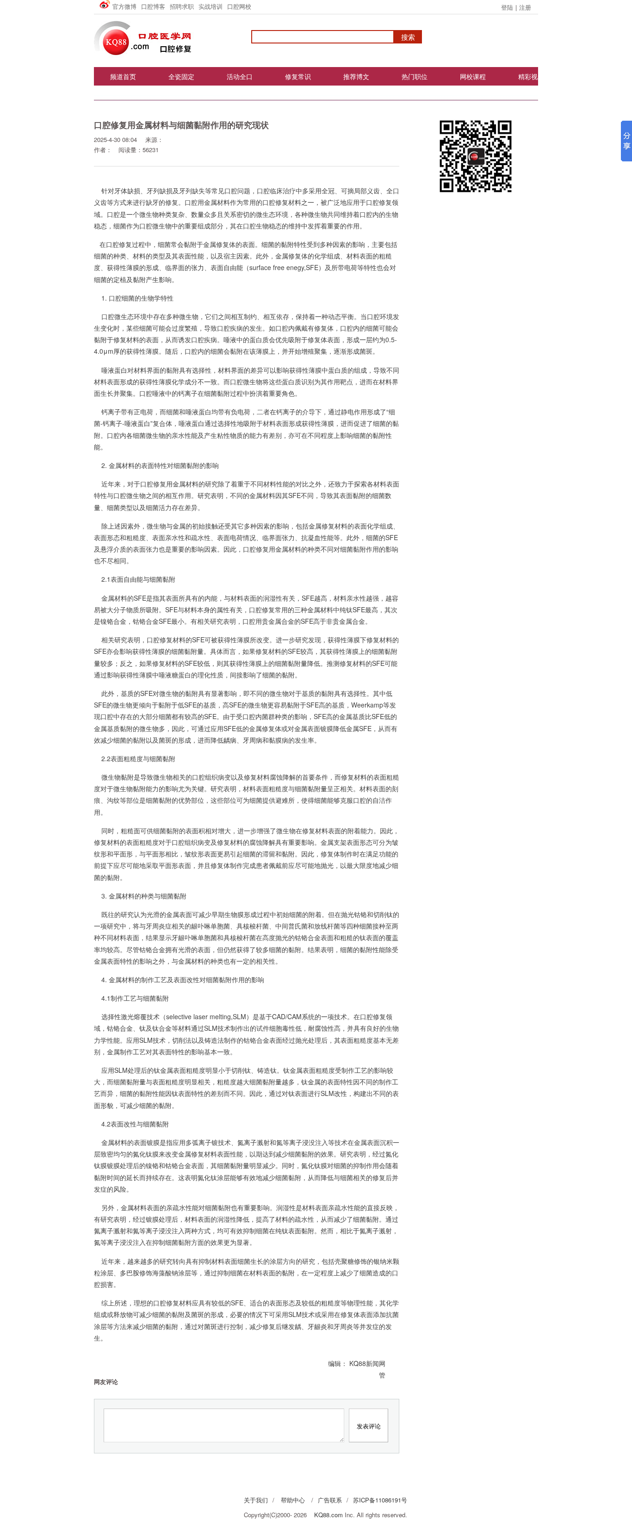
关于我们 (256, 1499)
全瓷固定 (181, 76)
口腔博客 (153, 6)
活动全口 (240, 76)
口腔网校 (239, 6)
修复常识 (298, 76)
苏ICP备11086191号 (380, 1499)
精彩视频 (531, 76)
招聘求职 (182, 6)
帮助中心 (293, 1499)
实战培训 (210, 6)
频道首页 (123, 76)
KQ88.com (328, 1514)
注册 (525, 7)
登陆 (507, 7)
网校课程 (473, 76)
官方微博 (124, 6)
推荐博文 (356, 76)
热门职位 (415, 76)
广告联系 (330, 1499)
